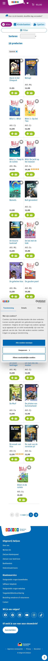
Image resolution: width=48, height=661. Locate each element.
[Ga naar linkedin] (19, 615)
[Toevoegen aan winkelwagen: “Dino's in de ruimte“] (22, 500)
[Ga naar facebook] (5, 615)
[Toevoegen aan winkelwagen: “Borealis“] (14, 215)
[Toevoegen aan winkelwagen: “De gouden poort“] (30, 296)
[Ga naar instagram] (34, 615)
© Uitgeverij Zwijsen (24, 653)
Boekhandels (7, 563)
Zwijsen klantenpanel (11, 554)
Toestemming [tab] (8, 308)
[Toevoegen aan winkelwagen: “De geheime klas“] (14, 296)
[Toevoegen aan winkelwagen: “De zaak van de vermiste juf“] (30, 459)
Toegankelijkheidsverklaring (13, 593)
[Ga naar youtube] (26, 615)
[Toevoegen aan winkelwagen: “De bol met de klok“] (30, 255)
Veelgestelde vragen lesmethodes (15, 579)
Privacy (28, 649)
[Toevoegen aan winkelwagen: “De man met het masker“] (30, 377)
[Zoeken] (24, 3)
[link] (31, 515)
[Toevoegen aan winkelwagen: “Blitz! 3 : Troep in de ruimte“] (14, 174)
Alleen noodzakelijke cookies (24, 357)
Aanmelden (10, 629)
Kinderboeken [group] (23, 24)
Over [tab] (39, 308)
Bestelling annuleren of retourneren (16, 597)
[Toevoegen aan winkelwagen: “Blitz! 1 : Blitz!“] (14, 133)
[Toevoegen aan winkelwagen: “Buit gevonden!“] (30, 215)
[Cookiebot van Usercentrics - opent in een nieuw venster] (35, 301)
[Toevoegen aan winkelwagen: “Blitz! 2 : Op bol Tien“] (30, 133)
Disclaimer (37, 649)
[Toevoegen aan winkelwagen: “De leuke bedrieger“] (14, 377)
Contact (5, 602)
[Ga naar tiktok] (41, 615)
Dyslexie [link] (12, 51)
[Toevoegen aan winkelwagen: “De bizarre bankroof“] (14, 255)
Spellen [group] (40, 24)
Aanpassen (22, 350)
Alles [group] (8, 24)
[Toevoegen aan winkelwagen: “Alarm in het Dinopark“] (14, 93)
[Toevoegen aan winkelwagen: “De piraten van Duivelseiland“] (30, 418)
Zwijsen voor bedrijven (11, 559)
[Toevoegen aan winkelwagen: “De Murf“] (14, 418)
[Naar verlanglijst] (27, 3)
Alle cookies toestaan (24, 343)
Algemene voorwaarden (15, 649)
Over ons (6, 545)
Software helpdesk (10, 584)
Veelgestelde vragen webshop (14, 588)
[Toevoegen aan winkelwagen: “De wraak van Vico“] (14, 459)
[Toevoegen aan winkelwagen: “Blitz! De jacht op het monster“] (30, 174)
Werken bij (7, 550)
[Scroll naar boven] (44, 657)
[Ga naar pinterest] (12, 615)
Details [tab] (24, 308)
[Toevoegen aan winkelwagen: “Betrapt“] (30, 93)
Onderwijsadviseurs (10, 568)
